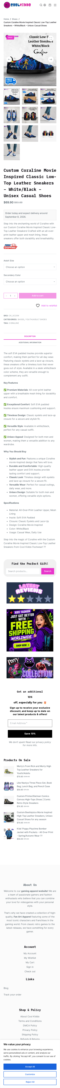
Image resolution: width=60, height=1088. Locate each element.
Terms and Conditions (30, 1021)
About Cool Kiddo (29, 1016)
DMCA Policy (30, 1025)
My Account (30, 953)
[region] (30, 1064)
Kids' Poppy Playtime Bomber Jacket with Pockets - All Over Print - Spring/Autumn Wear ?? (35, 832)
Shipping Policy (30, 1034)
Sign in (29, 966)
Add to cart (37, 295)
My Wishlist (30, 957)
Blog (6, 988)
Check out (30, 971)
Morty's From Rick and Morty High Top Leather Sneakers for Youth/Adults (34, 770)
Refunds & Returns (30, 1039)
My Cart (30, 962)
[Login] (45, 5)
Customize (30, 1074)
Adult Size (9, 260)
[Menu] (55, 5)
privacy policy (43, 742)
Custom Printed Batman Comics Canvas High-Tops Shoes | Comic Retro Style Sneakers (34, 799)
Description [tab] (30, 336)
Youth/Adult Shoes (36, 319)
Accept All (30, 1066)
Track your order (12, 994)
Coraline (14, 323)
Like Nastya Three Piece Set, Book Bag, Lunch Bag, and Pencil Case (34, 784)
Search (47, 571)
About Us (30, 885)
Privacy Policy (29, 1030)
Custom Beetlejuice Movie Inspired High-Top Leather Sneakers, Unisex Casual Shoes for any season (34, 816)
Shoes (21, 319)
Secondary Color (12, 275)
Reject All (30, 1082)
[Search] (41, 5)
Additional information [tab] (30, 342)
